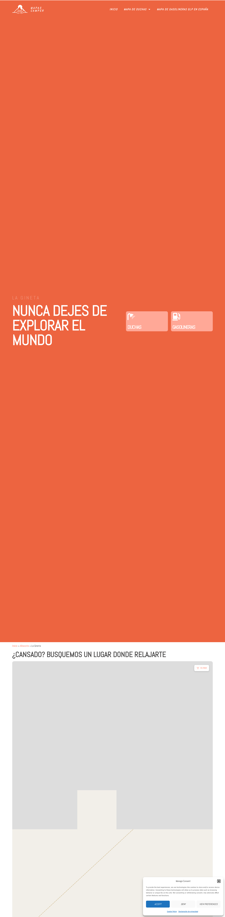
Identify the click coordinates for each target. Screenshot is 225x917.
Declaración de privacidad (188, 911)
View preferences (208, 904)
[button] (218, 881)
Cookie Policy (172, 911)
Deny (183, 904)
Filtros (203, 668)
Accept (157, 904)
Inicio (114, 9)
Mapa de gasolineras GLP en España (182, 9)
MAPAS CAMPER (37, 9)
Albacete (24, 646)
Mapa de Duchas (135, 9)
